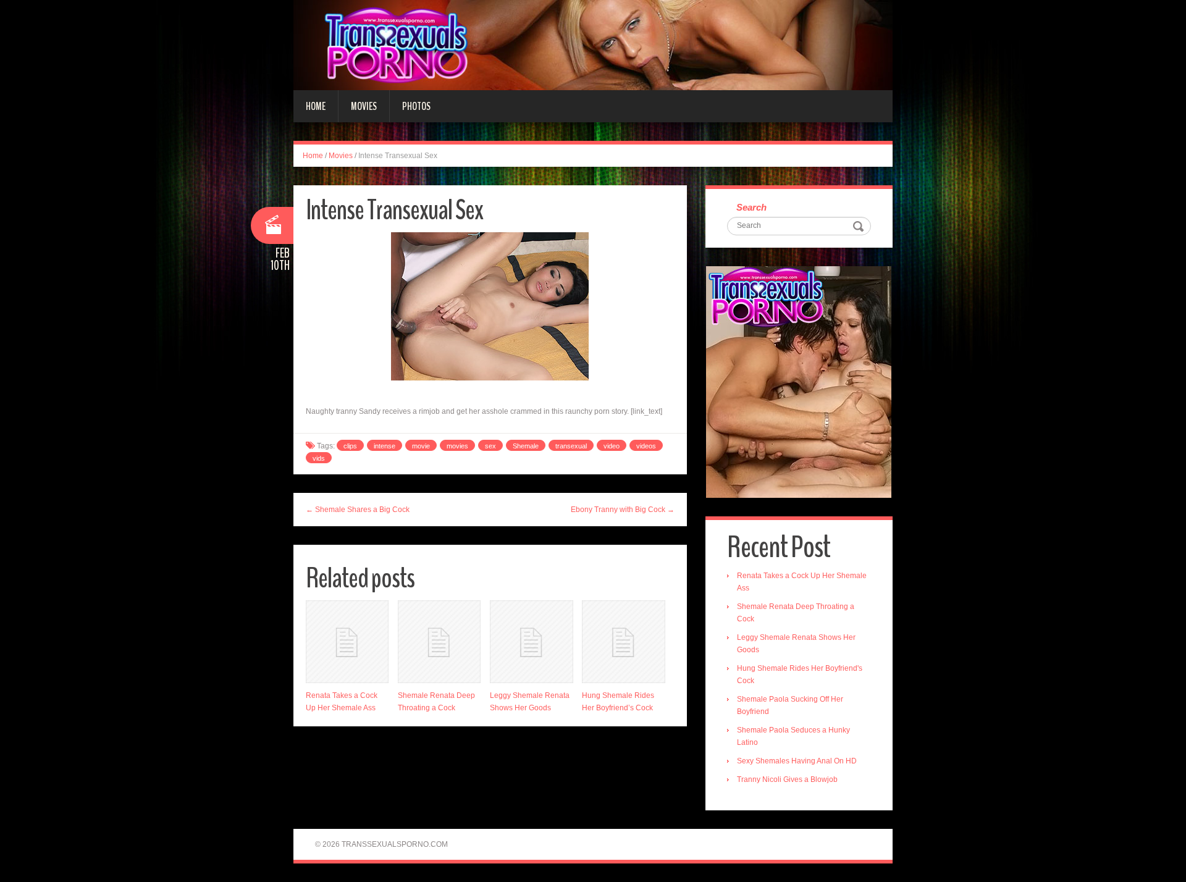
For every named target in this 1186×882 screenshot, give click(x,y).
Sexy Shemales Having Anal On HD (797, 761)
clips (350, 446)
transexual (571, 446)
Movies (364, 106)
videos (646, 446)
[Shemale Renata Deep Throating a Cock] (439, 641)
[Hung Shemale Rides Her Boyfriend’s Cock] (623, 641)
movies (457, 446)
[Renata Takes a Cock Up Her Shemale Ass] (347, 641)
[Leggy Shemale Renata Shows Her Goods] (531, 641)
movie (421, 446)
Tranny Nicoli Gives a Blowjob (787, 779)
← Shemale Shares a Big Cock (358, 509)
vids (319, 458)
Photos (416, 106)
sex (490, 446)
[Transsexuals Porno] (593, 44)
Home (316, 106)
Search (751, 207)
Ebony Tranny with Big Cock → (623, 509)
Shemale (526, 446)
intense (384, 446)
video (612, 446)
